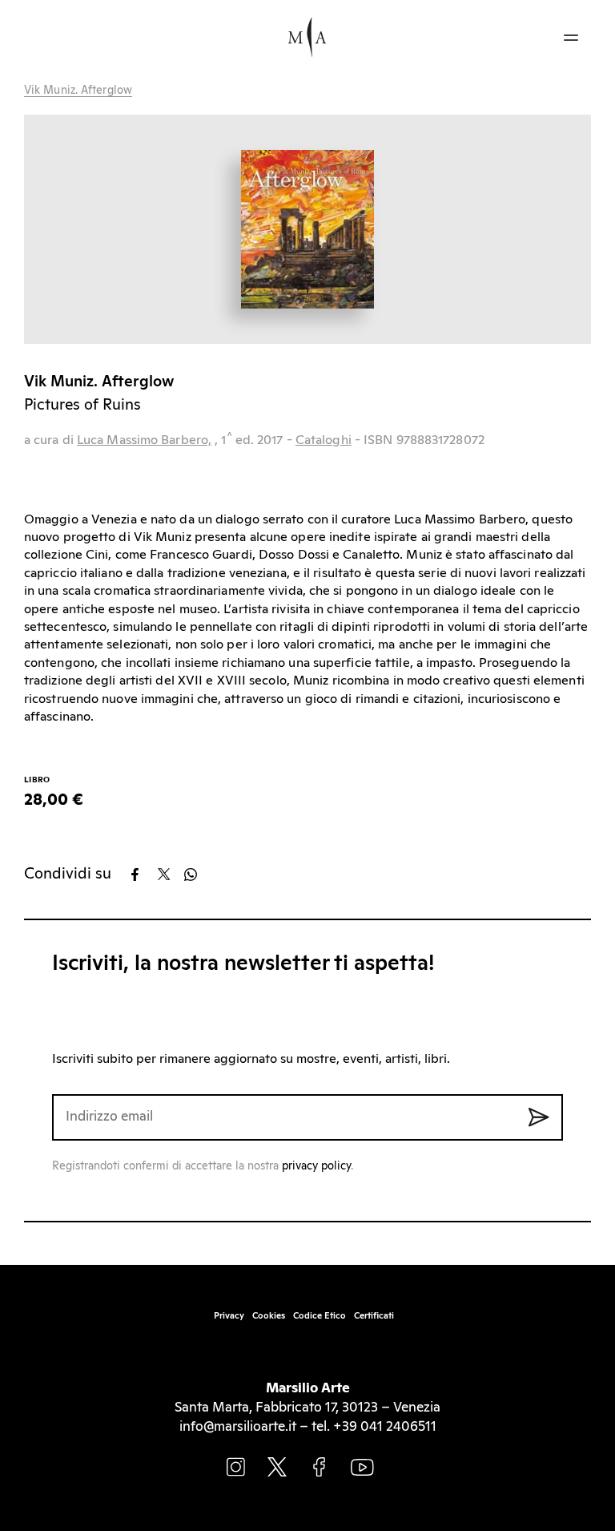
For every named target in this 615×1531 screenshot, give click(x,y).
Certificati (374, 1315)
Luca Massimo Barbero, (144, 440)
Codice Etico (319, 1315)
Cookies (268, 1315)
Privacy (229, 1315)
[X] (169, 874)
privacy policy (316, 1166)
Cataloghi (323, 440)
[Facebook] (143, 874)
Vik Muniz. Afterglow (78, 90)
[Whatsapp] (195, 874)
